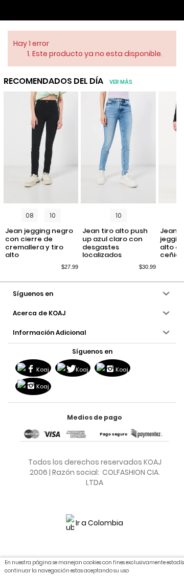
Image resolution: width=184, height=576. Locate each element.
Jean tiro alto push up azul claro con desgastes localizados (115, 243)
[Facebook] (33, 368)
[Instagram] (112, 368)
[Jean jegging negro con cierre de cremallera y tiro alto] (41, 147)
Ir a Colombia (98, 523)
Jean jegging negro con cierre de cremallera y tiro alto (39, 243)
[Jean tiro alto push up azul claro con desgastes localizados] (118, 147)
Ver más (120, 82)
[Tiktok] (33, 386)
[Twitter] (73, 368)
